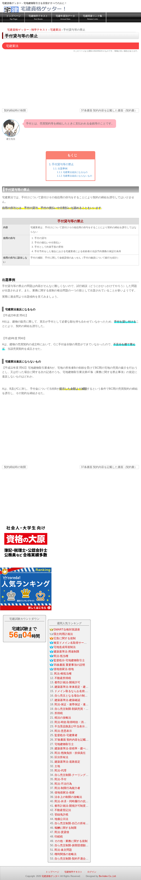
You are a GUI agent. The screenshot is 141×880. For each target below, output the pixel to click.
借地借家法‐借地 (64, 669)
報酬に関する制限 (66, 827)
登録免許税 (61, 814)
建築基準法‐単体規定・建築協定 (74, 686)
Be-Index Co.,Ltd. (107, 876)
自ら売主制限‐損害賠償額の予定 (74, 845)
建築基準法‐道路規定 (67, 761)
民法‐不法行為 (63, 783)
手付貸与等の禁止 (63, 164)
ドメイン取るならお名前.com (73, 691)
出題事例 (62, 168)
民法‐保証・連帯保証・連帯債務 (74, 704)
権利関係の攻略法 (66, 854)
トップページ (13, 17)
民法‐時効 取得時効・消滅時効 (73, 722)
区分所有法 (61, 757)
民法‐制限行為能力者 (67, 788)
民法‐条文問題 (63, 849)
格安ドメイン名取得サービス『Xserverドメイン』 (84, 642)
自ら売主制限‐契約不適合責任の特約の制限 (81, 858)
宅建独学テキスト (38, 17)
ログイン (91, 872)
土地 (57, 766)
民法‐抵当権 (61, 656)
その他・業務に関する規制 (71, 841)
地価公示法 (61, 819)
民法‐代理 (60, 770)
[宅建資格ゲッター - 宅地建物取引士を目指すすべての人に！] (40, 11)
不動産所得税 (63, 678)
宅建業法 (55, 29)
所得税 (59, 713)
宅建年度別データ (65, 17)
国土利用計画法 (63, 634)
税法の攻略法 (63, 717)
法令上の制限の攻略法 (68, 796)
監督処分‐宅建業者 (66, 735)
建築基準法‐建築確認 (67, 700)
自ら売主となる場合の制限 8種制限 (76, 695)
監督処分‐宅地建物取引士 (69, 660)
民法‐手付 (60, 779)
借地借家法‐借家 (65, 792)
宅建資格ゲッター (18, 29)
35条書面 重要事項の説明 (69, 664)
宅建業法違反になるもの (75, 172)
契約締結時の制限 (15, 110)
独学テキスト (39, 29)
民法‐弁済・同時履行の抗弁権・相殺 (77, 801)
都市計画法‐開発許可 (67, 682)
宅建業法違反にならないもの (77, 176)
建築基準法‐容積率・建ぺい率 (73, 748)
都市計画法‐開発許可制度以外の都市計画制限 (82, 805)
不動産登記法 (63, 810)
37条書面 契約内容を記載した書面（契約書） (109, 110)
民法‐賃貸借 (62, 832)
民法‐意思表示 (63, 730)
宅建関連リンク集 (92, 17)
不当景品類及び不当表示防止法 (74, 726)
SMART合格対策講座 (67, 629)
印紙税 (59, 836)
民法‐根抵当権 (63, 673)
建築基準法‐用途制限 (66, 651)
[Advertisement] (70, 81)
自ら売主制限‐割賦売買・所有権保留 (77, 708)
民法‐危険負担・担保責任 (70, 752)
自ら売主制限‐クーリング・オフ (74, 774)
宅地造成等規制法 (65, 647)
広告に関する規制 (65, 638)
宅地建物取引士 (64, 744)
